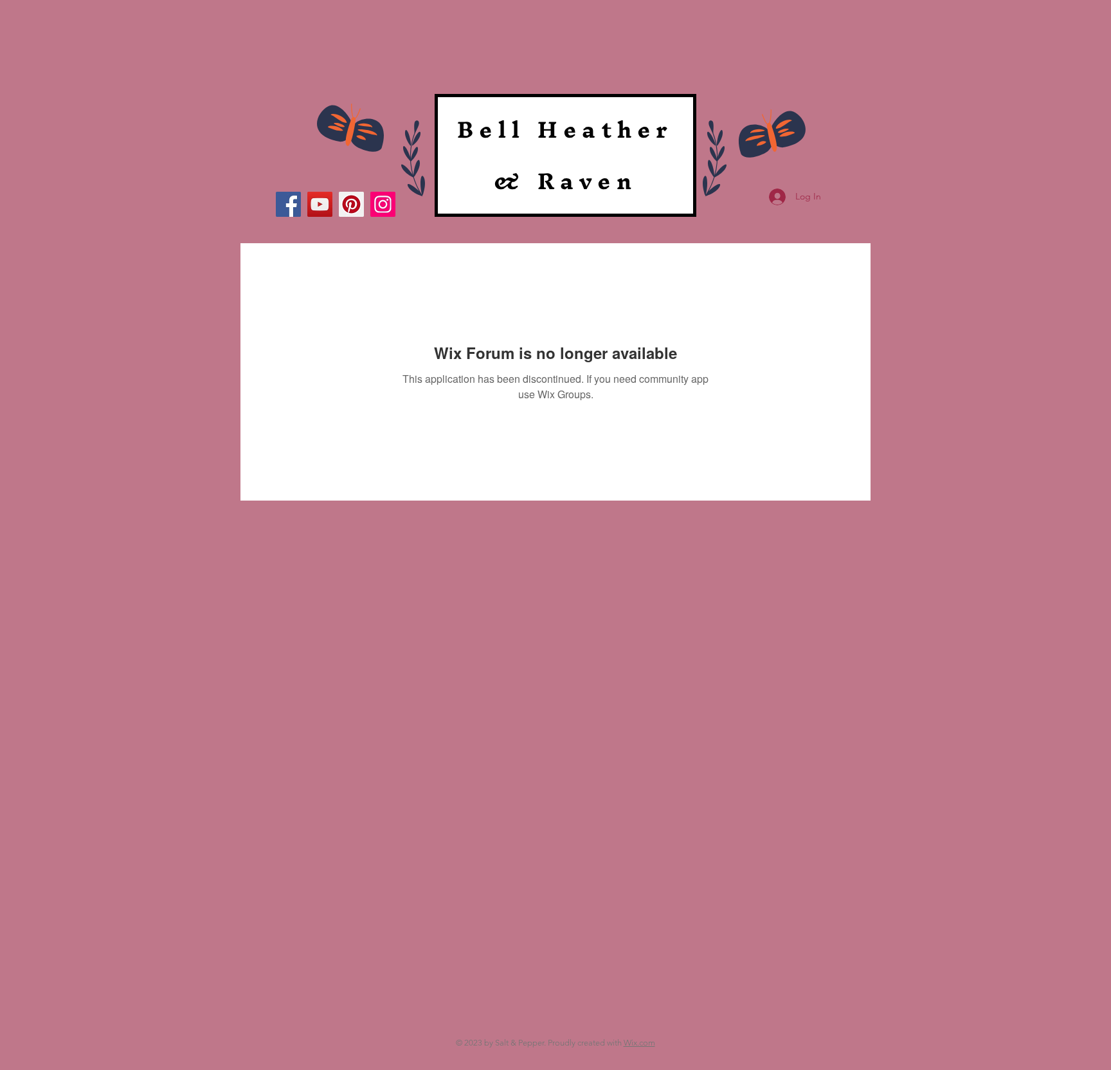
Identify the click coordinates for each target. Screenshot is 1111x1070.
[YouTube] (319, 204)
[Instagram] (382, 204)
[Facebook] (288, 204)
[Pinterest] (351, 204)
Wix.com (639, 1042)
